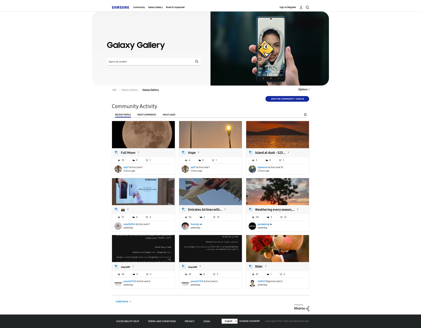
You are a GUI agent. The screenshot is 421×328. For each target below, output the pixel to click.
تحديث (125, 266)
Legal (206, 321)
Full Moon (128, 153)
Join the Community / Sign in (287, 99)
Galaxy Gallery (155, 7)
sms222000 (129, 224)
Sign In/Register (288, 7)
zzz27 (126, 167)
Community (139, 7)
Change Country (249, 321)
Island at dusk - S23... (270, 153)
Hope (192, 153)
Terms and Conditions (162, 321)
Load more (122, 301)
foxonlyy (195, 224)
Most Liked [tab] (169, 114)
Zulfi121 (262, 281)
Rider (259, 266)
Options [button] (302, 89)
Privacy (189, 321)
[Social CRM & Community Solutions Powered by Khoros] (301, 307)
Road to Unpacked (175, 7)
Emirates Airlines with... (205, 210)
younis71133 (130, 281)
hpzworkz (263, 167)
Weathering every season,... (275, 210)
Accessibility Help (127, 321)
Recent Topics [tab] (123, 114)
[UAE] (120, 7)
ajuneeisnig (263, 224)
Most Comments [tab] (146, 114)
